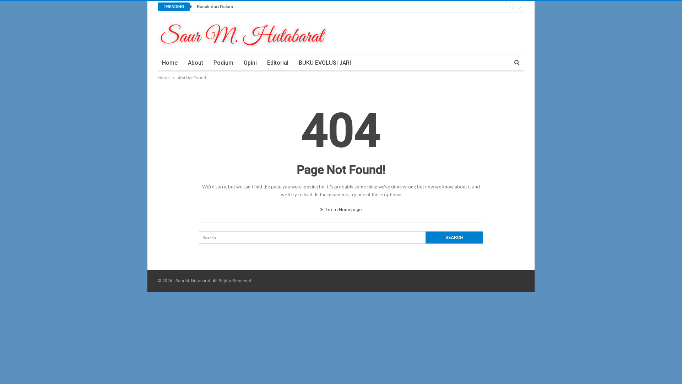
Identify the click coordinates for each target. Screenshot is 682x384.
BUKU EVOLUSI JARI (325, 62)
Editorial (277, 62)
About (195, 62)
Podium (223, 62)
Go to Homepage (343, 209)
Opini (250, 62)
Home (170, 62)
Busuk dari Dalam (215, 6)
